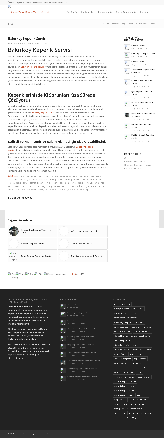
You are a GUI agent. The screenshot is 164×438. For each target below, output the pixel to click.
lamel (24, 186)
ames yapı (42, 179)
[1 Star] (12, 274)
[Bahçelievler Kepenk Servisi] (2, 219)
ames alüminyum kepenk (74, 176)
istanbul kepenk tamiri (123, 340)
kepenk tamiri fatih (137, 368)
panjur (44, 186)
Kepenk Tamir (21, 306)
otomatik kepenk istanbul (125, 381)
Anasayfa (115, 24)
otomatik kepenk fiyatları (139, 377)
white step (84, 189)
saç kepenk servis (35, 189)
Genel (130, 24)
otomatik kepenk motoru (125, 386)
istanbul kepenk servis (18, 182)
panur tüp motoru (137, 404)
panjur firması (54, 186)
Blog (11, 23)
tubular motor (50, 189)
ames (59, 176)
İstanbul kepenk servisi (39, 182)
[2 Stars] (20, 274)
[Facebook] (144, 2)
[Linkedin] (148, 2)
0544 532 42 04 (64, 2)
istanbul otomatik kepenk (125, 345)
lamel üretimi (34, 186)
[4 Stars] (39, 274)
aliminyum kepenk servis (45, 176)
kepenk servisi (14, 186)
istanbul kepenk (94, 179)
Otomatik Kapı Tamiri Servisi (137, 165)
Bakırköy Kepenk (55, 179)
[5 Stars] (48, 274)
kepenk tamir (135, 363)
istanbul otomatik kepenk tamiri (127, 349)
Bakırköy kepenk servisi (75, 179)
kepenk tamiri (120, 368)
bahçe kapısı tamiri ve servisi (126, 327)
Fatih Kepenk (147, 327)
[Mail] (153, 2)
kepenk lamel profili (68, 182)
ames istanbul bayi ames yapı (126, 318)
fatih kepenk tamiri (142, 331)
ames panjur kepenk (27, 179)
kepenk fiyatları (120, 354)
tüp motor (62, 189)
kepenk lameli (84, 182)
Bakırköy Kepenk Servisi (27, 38)
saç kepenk (21, 189)
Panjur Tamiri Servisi (134, 168)
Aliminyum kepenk (24, 176)
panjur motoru (89, 186)
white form (73, 189)
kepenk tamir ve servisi (124, 372)
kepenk (54, 182)
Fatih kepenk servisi (122, 331)
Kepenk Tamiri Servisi (134, 161)
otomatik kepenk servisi (124, 390)
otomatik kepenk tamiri (124, 395)
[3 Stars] (30, 274)
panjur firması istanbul (72, 186)
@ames (46, 44)
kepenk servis (97, 182)
